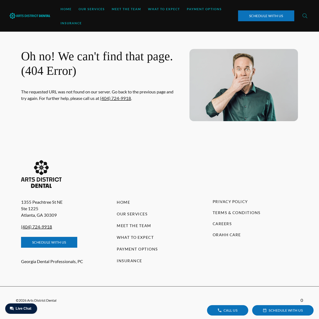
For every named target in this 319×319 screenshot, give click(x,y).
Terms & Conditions (237, 212)
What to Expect (164, 9)
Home (66, 9)
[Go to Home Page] (30, 16)
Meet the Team (126, 9)
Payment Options (204, 9)
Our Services (92, 9)
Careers (222, 223)
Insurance (71, 23)
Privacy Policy (230, 201)
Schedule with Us (266, 16)
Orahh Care (227, 234)
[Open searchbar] (304, 16)
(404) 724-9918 (115, 98)
